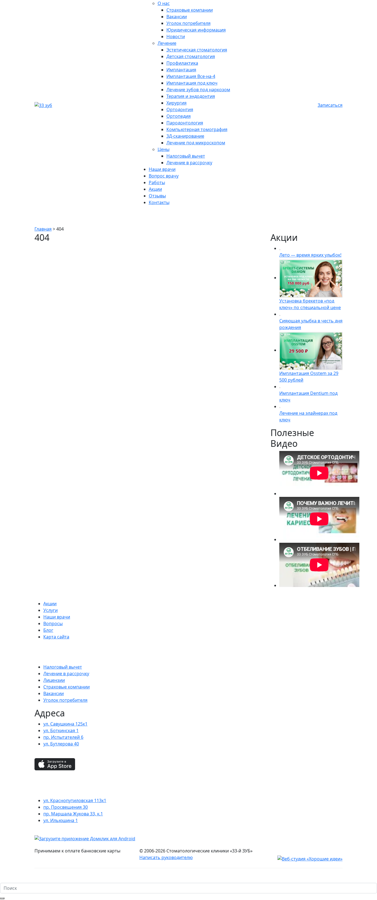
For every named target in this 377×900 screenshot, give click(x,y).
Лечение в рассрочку (189, 163)
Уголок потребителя (188, 23)
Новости (175, 36)
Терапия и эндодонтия (190, 96)
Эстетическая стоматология (196, 50)
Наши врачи (162, 169)
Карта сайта (56, 637)
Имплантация (181, 70)
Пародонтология (184, 123)
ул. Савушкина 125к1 (65, 724)
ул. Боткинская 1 (61, 730)
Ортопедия (178, 116)
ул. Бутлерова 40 (61, 744)
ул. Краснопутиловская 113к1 (74, 800)
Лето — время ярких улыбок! (310, 255)
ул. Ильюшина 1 (60, 820)
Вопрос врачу (164, 176)
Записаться (330, 105)
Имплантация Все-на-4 (190, 76)
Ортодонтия (179, 109)
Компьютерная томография (196, 129)
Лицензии (54, 680)
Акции (155, 189)
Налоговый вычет (185, 156)
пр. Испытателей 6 (63, 737)
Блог (48, 630)
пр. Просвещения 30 (65, 807)
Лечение (167, 43)
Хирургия (176, 103)
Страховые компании (189, 10)
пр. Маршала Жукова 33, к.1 (73, 814)
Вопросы (53, 623)
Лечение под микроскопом (195, 143)
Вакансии (176, 17)
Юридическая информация (196, 30)
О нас (164, 3)
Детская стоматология (190, 56)
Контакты (159, 202)
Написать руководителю (166, 857)
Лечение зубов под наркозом (198, 90)
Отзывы (157, 196)
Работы (157, 182)
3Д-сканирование (185, 136)
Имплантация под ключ (191, 83)
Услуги (50, 610)
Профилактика (182, 63)
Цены (163, 149)
